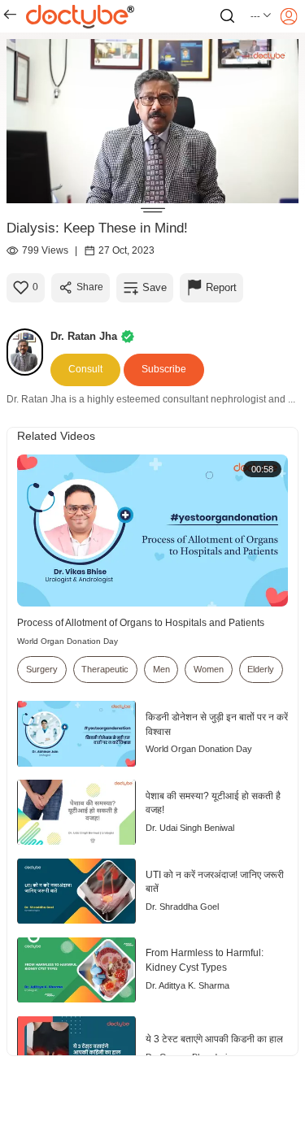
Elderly (260, 669)
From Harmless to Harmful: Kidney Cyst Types (205, 960)
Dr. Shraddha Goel (182, 906)
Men (161, 669)
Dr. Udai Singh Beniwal (190, 828)
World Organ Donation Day (67, 641)
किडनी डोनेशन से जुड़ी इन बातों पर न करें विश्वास (217, 724)
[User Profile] (289, 16)
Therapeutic (105, 669)
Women (209, 669)
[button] (261, 16)
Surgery (42, 669)
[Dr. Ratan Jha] (28, 352)
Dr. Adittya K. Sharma (187, 985)
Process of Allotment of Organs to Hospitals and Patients (140, 622)
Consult (85, 369)
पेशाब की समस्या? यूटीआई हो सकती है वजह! (213, 803)
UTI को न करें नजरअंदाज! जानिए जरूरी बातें (215, 882)
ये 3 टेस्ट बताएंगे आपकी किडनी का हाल (214, 1039)
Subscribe (164, 369)
